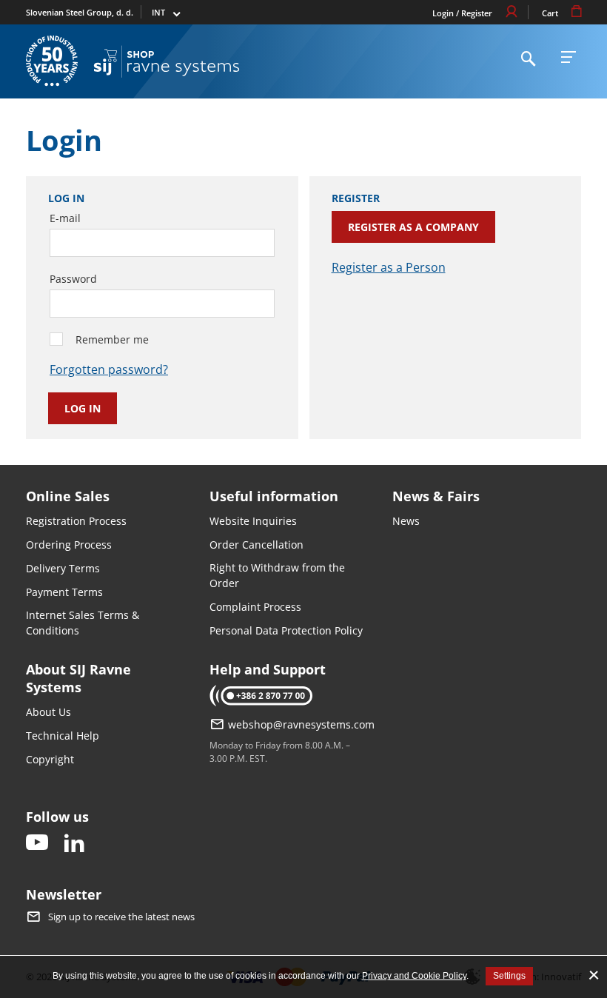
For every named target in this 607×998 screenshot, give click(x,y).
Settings (509, 976)
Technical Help (62, 736)
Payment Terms (64, 592)
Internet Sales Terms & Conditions (82, 622)
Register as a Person (389, 267)
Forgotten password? (109, 369)
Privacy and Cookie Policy (414, 976)
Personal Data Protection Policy (286, 630)
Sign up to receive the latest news (121, 916)
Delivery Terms (63, 568)
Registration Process (76, 521)
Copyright (50, 759)
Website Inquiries (253, 521)
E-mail (65, 218)
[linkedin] (74, 843)
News (406, 521)
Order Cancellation (256, 544)
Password (73, 279)
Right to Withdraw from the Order (277, 575)
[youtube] (37, 843)
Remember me (112, 339)
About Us (48, 712)
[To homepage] (167, 61)
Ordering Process (69, 544)
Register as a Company (413, 227)
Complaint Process (255, 607)
